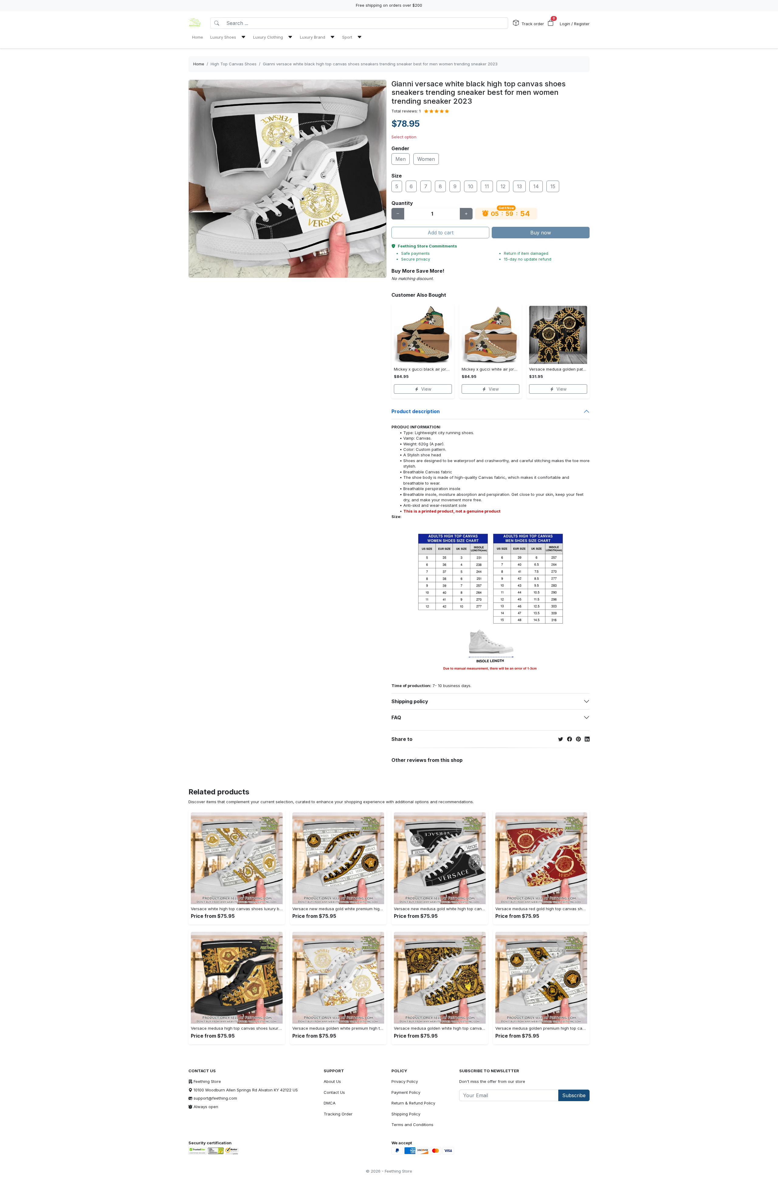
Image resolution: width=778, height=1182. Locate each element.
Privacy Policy (404, 1081)
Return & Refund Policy (413, 1103)
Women (426, 159)
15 (552, 186)
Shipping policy (409, 701)
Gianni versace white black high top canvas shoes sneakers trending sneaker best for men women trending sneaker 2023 (380, 63)
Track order (533, 23)
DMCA (330, 1103)
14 (536, 186)
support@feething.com (215, 1098)
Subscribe (574, 1095)
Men (400, 159)
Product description (415, 411)
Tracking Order (338, 1113)
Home (198, 63)
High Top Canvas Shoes (233, 63)
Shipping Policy (405, 1113)
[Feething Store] (194, 23)
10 (470, 186)
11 (487, 186)
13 (519, 186)
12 (503, 186)
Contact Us (334, 1092)
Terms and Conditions (412, 1124)
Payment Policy (405, 1092)
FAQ (396, 717)
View (426, 389)
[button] (551, 23)
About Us (332, 1081)
